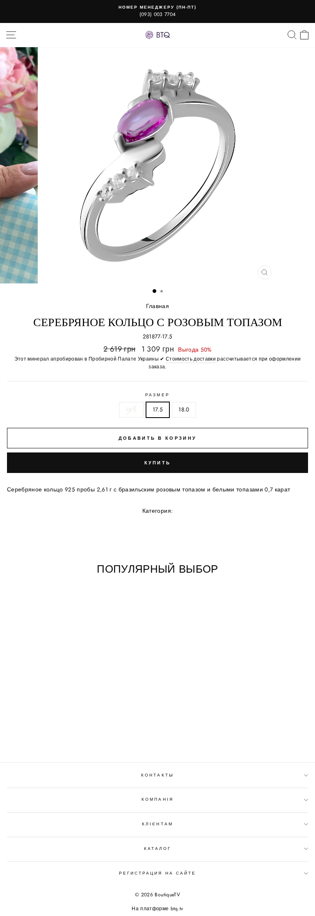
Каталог (157, 848)
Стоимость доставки (191, 359)
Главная (157, 306)
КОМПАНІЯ (157, 799)
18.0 (183, 409)
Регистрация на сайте (157, 873)
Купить (157, 462)
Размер (157, 395)
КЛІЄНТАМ (157, 824)
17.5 (158, 409)
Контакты (157, 775)
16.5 (131, 409)
